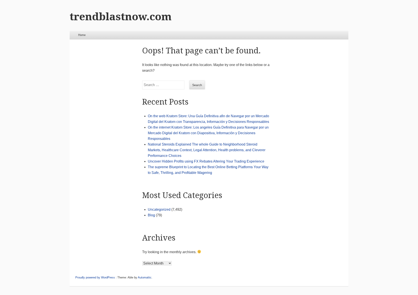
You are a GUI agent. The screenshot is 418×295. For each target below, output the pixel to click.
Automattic (145, 277)
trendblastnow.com (121, 16)
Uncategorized (159, 209)
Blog (151, 215)
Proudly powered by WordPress (95, 277)
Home (82, 35)
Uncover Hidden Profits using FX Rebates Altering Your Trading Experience (206, 161)
